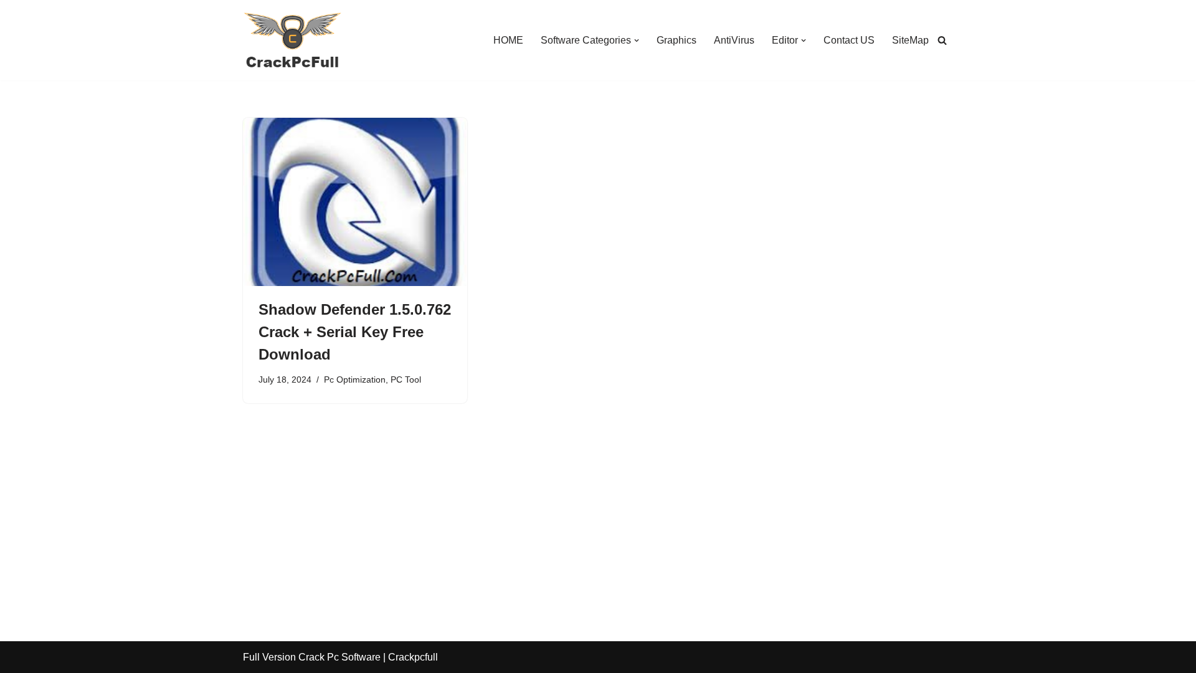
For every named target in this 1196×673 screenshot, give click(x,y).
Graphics (676, 40)
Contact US (849, 40)
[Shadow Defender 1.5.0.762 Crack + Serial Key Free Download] (355, 202)
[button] (636, 40)
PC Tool (406, 379)
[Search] (942, 40)
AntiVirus (734, 40)
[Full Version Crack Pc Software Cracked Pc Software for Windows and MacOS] (293, 40)
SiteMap (910, 40)
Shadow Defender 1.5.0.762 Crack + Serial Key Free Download (355, 332)
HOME (508, 40)
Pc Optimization (355, 379)
